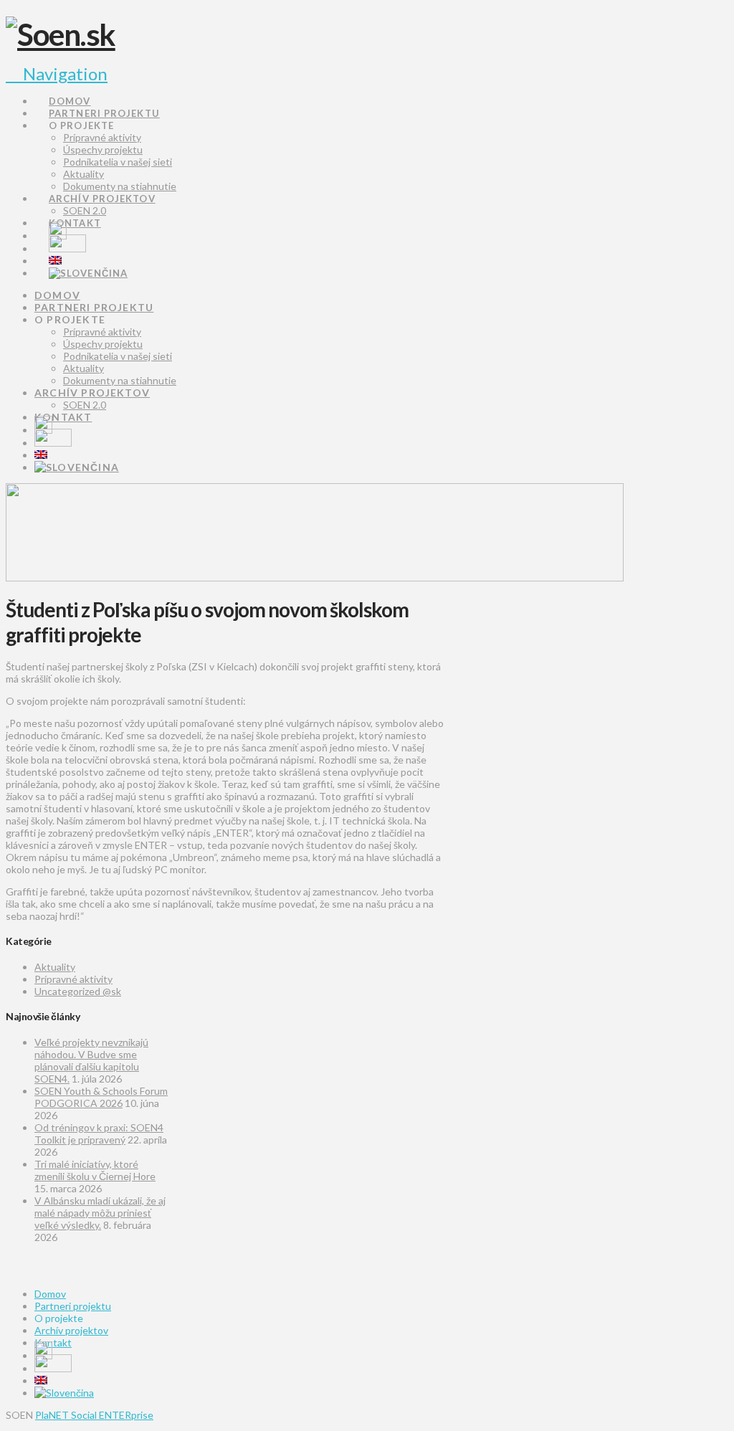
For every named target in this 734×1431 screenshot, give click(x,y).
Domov (50, 1294)
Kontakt (53, 1342)
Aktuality (54, 967)
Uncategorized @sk (77, 991)
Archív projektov (71, 1330)
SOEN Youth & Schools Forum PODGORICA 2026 (101, 1097)
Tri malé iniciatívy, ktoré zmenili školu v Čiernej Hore (95, 1170)
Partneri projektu (72, 1306)
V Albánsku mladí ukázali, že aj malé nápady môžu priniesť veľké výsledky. (100, 1212)
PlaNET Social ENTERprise (94, 1415)
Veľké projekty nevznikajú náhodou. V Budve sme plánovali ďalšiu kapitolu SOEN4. (91, 1060)
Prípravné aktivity (73, 979)
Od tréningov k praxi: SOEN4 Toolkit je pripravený (98, 1133)
